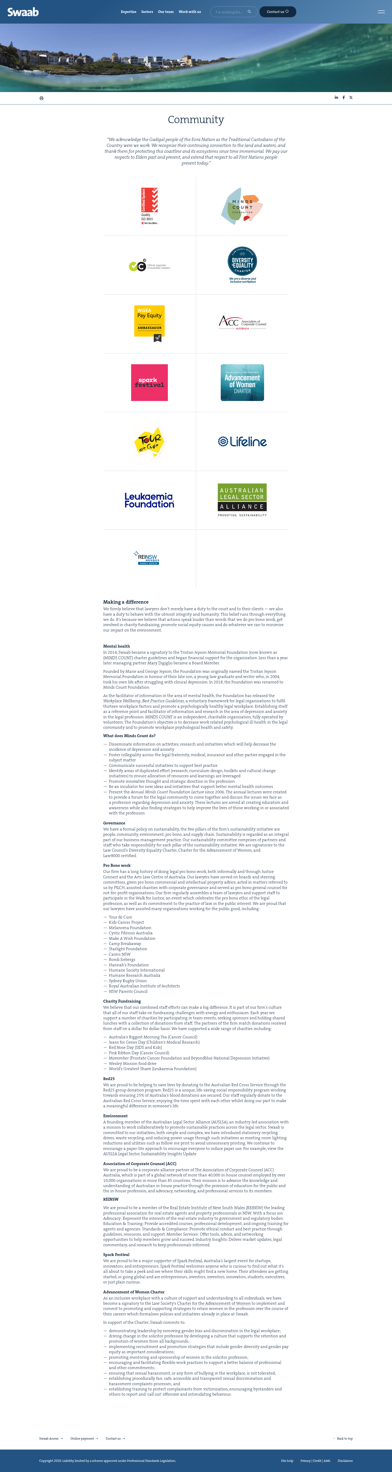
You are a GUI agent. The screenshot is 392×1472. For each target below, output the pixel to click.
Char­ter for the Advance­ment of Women (214, 1303)
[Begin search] (249, 12)
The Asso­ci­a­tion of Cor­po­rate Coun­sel (229, 1170)
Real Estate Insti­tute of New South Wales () (216, 1207)
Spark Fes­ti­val (189, 1260)
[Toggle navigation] (381, 11)
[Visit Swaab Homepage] (23, 11)
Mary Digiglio (160, 663)
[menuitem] (128, 12)
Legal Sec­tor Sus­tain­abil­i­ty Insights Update (149, 1153)
